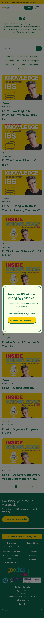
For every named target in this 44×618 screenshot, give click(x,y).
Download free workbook (20, 320)
